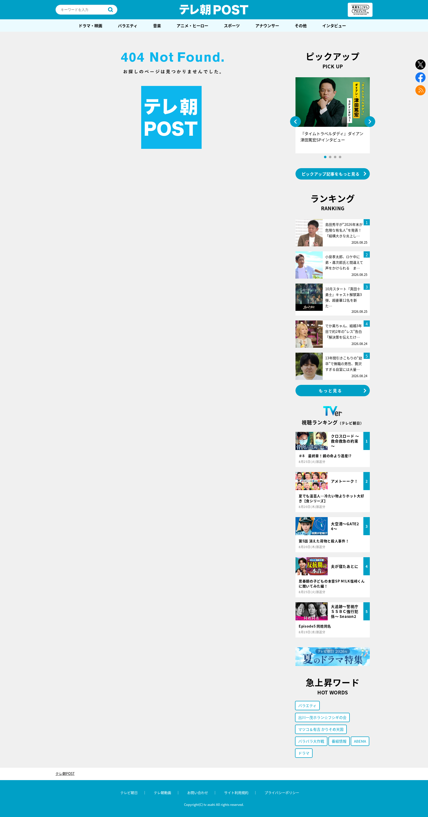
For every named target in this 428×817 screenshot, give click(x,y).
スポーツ (232, 25)
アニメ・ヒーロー (192, 25)
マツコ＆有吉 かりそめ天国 (321, 729)
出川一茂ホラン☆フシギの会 (322, 717)
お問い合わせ (197, 792)
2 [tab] (330, 157)
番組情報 (339, 741)
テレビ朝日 (129, 792)
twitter (420, 64)
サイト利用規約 (236, 792)
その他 (301, 25)
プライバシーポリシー (282, 792)
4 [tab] (340, 157)
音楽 (157, 25)
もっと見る (331, 391)
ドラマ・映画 (90, 25)
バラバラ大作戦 (311, 741)
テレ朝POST (214, 9)
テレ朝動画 (162, 792)
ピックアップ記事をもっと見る (331, 174)
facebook (420, 77)
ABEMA (360, 741)
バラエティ (127, 25)
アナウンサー (267, 25)
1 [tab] (325, 157)
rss (420, 90)
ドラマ (303, 753)
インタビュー (334, 25)
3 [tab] (335, 157)
